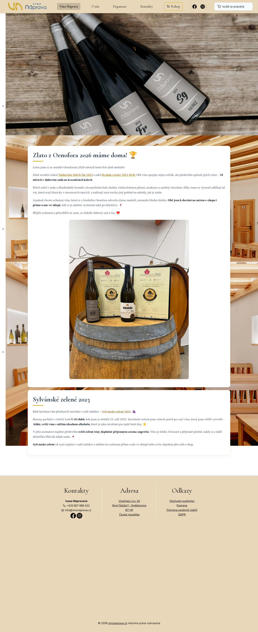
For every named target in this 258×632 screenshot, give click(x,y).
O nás (95, 6)
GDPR (182, 514)
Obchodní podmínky (182, 501)
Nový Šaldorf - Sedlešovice (129, 505)
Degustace (120, 6)
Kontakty (146, 6)
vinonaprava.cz (117, 623)
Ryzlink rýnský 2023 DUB (118, 175)
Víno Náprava (68, 6)
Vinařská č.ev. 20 (129, 501)
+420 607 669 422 (78, 505)
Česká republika (129, 514)
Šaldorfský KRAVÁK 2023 (75, 175)
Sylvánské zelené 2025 (116, 411)
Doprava (182, 505)
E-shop (175, 6)
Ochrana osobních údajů (182, 510)
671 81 (129, 510)
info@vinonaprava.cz (78, 510)
